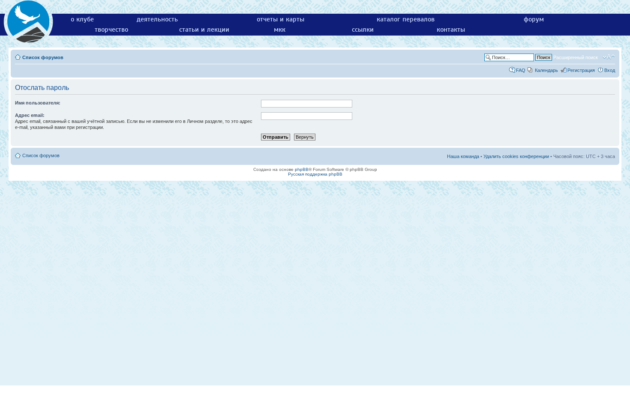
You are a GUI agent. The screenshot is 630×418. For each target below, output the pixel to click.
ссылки (363, 29)
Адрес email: (30, 115)
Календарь (546, 70)
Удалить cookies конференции (516, 156)
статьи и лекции (204, 29)
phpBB (302, 169)
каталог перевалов (406, 19)
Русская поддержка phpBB (315, 174)
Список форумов (42, 57)
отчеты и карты (280, 19)
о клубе (82, 19)
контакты (451, 29)
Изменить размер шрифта (609, 57)
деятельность (157, 19)
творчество (111, 29)
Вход (609, 70)
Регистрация (581, 70)
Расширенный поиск (575, 57)
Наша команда (463, 156)
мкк (279, 29)
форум (534, 19)
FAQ (520, 70)
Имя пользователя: (37, 102)
